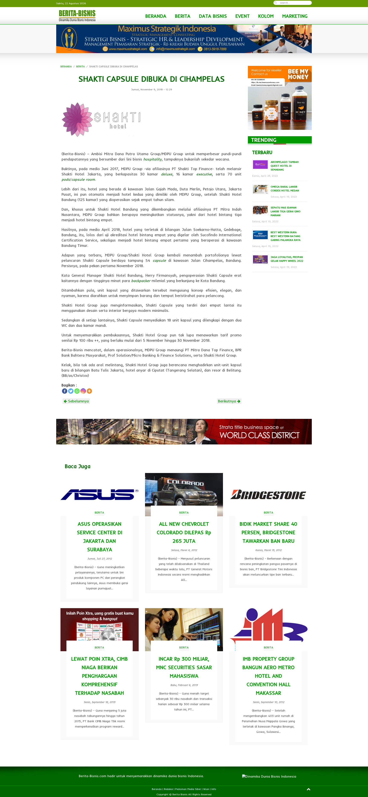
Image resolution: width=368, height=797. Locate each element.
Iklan (206, 789)
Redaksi (168, 789)
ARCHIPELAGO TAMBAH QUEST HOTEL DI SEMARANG (285, 165)
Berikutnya (227, 401)
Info (213, 789)
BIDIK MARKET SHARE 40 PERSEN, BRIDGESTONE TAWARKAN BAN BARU (268, 532)
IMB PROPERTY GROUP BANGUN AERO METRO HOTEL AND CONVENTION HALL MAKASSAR (268, 676)
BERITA (182, 16)
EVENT (242, 16)
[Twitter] (70, 391)
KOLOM (266, 16)
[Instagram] (83, 391)
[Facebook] (64, 391)
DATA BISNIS (213, 16)
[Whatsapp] (77, 391)
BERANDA (155, 16)
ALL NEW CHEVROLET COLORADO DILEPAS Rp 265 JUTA (184, 532)
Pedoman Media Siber (188, 789)
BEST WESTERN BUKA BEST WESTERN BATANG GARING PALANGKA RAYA (285, 236)
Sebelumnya (78, 401)
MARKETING (295, 16)
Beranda (157, 789)
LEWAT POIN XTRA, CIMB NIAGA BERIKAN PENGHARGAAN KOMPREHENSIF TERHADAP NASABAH (99, 676)
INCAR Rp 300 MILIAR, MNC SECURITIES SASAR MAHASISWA (184, 667)
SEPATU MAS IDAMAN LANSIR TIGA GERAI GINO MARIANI (285, 211)
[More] (89, 391)
